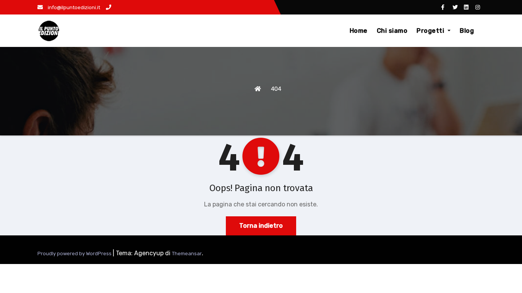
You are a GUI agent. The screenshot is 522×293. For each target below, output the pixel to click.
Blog (467, 30)
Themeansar (187, 253)
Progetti (431, 30)
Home (359, 30)
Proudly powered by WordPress (75, 253)
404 (276, 88)
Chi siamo (392, 30)
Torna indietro (261, 225)
